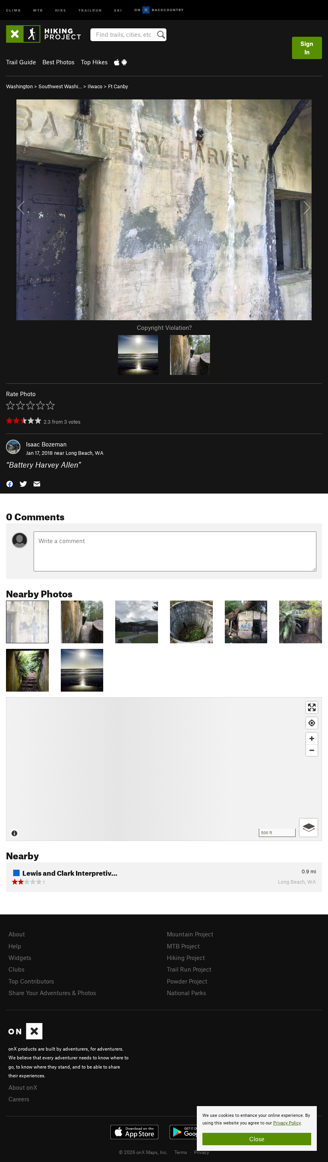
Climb (13, 9)
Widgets (19, 957)
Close (256, 1138)
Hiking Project (186, 957)
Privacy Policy (287, 1123)
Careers (18, 1099)
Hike (60, 9)
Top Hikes (94, 61)
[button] (9, 483)
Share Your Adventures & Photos (52, 992)
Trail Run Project (189, 969)
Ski (118, 9)
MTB (38, 9)
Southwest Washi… (60, 86)
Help (14, 946)
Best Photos (58, 61)
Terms (180, 1152)
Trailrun (90, 9)
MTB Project (183, 946)
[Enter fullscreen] (312, 707)
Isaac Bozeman (46, 444)
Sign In (306, 48)
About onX (22, 1087)
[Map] (164, 769)
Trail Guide (21, 61)
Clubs (16, 969)
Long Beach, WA (85, 453)
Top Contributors (31, 981)
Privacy (201, 1152)
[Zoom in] (312, 738)
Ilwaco (95, 86)
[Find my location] (312, 723)
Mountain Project (190, 934)
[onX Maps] (25, 1037)
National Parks (186, 992)
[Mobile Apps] (120, 61)
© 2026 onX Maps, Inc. (143, 1152)
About (16, 934)
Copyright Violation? (164, 327)
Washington (19, 86)
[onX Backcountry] (159, 10)
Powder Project (187, 981)
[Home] (47, 34)
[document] (256, 1128)
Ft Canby (118, 86)
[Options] (309, 828)
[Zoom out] (312, 750)
